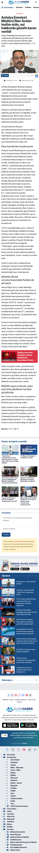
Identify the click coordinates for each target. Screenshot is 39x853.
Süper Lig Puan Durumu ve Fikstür (23, 842)
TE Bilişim (24, 743)
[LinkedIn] (23, 695)
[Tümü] (36, 680)
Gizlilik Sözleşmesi (21, 699)
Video (9, 811)
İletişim (19, 702)
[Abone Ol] (36, 76)
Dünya (13, 773)
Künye (12, 699)
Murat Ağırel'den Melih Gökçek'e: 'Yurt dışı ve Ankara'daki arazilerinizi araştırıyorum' (28, 501)
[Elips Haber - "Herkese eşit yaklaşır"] (19, 2)
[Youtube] (26, 695)
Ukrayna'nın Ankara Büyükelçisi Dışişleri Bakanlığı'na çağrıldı (27, 479)
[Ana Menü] (2, 2)
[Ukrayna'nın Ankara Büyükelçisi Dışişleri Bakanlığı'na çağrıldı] (28, 471)
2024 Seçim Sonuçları (19, 806)
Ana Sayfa (11, 755)
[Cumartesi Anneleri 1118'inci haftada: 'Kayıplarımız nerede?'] (10, 491)
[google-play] (28, 726)
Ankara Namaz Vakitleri (19, 837)
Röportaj (10, 816)
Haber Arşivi (32, 699)
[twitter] (13, 750)
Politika (28, 7)
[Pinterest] (16, 695)
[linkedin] (35, 750)
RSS (5, 735)
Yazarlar (10, 814)
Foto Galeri (11, 809)
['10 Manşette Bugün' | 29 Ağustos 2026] (28, 449)
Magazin (14, 785)
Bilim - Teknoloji (16, 767)
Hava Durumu (15, 834)
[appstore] (11, 726)
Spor (12, 793)
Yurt (12, 804)
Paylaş (6, 75)
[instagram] (18, 750)
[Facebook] (8, 695)
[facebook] (7, 750)
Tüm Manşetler (16, 845)
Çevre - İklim (15, 770)
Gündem (19, 7)
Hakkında (5, 699)
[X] (12, 695)
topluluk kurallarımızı (20, 541)
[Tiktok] (30, 695)
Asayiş (13, 765)
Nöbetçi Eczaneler (17, 832)
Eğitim (13, 775)
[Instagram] (19, 695)
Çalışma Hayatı (16, 798)
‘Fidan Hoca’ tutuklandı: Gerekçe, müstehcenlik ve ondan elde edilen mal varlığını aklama (10, 459)
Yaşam (13, 796)
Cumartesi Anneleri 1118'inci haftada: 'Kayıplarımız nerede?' (10, 499)
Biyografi (10, 819)
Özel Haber (8, 7)
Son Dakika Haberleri (18, 847)
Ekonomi (14, 778)
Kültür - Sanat (16, 783)
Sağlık (13, 791)
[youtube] (24, 750)
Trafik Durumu (16, 840)
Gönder (6, 534)
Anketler (10, 821)
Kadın (12, 801)
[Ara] (36, 2)
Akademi (14, 762)
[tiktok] (29, 750)
